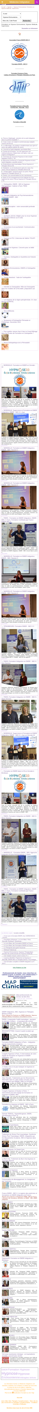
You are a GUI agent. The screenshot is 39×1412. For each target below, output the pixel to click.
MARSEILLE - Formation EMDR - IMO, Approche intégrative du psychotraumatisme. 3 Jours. (19, 853)
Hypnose (10, 1373)
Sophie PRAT (6, 1279)
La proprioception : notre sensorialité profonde (19, 206)
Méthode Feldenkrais (10, 950)
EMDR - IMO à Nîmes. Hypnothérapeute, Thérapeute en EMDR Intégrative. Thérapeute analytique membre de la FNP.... (23, 1301)
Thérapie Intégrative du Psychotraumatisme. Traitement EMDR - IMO (18, 196)
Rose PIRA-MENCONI (9, 1317)
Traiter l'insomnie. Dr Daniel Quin (13, 1149)
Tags (33, 1392)
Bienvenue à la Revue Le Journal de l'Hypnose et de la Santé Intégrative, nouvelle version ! (18, 161)
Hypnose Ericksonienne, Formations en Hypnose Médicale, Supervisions (17, 7)
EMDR (5, 1370)
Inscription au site (26, 1392)
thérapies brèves (28, 1377)
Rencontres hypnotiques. (10, 1125)
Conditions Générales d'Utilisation (25, 1403)
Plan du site (8, 1392)
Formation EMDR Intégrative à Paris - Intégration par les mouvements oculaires (18, 1043)
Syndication (17, 1392)
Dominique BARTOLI (9, 1249)
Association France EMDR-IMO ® (19, 40)
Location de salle (20, 998)
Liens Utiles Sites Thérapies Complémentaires (15, 1401)
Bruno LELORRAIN (8, 1221)
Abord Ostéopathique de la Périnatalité (17, 343)
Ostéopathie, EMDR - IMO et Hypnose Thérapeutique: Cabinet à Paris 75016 (16, 185)
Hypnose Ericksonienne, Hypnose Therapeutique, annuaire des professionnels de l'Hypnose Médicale (17, 952)
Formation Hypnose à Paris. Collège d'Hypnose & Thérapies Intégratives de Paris (19, 74)
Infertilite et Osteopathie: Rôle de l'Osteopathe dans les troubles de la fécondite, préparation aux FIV (18, 288)
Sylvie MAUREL (7, 1298)
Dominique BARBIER (9, 1345)
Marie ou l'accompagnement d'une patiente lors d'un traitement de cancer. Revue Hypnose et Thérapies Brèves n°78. (18, 179)
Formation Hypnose (19, 1369)
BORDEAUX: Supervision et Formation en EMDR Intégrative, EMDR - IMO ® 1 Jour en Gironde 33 (19, 734)
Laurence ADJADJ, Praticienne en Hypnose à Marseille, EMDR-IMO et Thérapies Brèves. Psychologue (19, 958)
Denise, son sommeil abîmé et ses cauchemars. (17, 175)
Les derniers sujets (7, 933)
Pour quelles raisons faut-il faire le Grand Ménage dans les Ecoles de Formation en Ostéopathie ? (19, 332)
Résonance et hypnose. (10, 1170)
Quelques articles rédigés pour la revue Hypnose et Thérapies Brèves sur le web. (19, 217)
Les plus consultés (19, 933)
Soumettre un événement (30, 28)
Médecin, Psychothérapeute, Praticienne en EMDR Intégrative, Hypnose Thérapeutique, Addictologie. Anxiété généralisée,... (23, 1243)
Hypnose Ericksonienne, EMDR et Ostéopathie (19, 268)
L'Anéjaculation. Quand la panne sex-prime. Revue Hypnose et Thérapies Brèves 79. (17, 172)
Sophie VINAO (7, 1239)
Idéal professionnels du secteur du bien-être (24, 996)
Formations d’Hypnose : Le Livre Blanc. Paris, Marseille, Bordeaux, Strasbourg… (16, 940)
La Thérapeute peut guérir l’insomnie (14, 947)
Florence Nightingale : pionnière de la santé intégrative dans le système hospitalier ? (18, 138)
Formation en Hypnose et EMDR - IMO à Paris (18, 1104)
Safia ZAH (5, 1270)
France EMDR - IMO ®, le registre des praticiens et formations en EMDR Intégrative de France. (19, 1194)
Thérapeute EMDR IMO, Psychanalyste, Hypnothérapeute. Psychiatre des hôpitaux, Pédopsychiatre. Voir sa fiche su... (23, 1348)
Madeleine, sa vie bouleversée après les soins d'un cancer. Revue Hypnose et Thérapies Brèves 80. (17, 168)
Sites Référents (9, 311)
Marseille (19, 1397)
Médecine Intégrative (19, 2)
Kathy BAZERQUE (8, 1307)
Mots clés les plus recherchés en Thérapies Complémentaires (20, 1401)
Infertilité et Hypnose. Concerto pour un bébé (19, 247)
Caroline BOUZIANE (9, 1211)
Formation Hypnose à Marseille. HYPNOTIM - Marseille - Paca (19, 106)
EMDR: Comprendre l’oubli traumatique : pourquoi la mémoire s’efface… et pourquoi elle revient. (19, 1020)
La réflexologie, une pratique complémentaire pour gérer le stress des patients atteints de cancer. (19, 146)
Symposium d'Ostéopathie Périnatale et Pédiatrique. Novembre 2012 (16, 321)
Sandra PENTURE (8, 1230)
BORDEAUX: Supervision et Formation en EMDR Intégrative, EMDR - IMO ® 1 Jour (19, 411)
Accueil (3, 7)
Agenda (9, 7)
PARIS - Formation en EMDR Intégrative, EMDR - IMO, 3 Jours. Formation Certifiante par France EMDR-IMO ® (19, 520)
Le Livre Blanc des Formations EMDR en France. (18, 943)
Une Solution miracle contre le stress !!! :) (16, 956)
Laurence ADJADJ (8, 1335)
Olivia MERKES (7, 1289)
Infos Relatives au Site (19, 967)
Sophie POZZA (7, 1326)
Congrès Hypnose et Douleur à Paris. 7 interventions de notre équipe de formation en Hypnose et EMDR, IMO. (17, 1092)
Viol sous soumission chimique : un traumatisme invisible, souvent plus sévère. (18, 1355)
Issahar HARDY (7, 1202)
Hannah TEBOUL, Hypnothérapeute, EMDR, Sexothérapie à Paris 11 (17, 1114)
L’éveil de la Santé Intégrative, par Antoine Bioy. (17, 149)
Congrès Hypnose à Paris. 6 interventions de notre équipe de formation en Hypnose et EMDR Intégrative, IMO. (19, 1055)
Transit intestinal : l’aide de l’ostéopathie (17, 277)
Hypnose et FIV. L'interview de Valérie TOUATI (19, 238)
